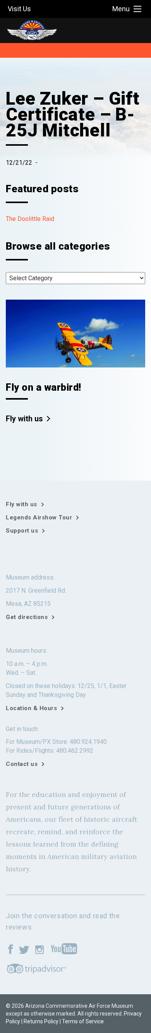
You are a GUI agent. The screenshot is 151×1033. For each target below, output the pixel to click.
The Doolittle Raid (30, 218)
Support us (22, 530)
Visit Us (19, 9)
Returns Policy (41, 1021)
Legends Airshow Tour (39, 517)
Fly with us (24, 418)
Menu (121, 9)
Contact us (22, 764)
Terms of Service (83, 1021)
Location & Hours (31, 708)
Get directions (27, 617)
